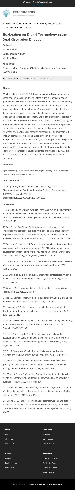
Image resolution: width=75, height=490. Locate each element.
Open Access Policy (51, 458)
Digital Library (48, 443)
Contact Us (9, 443)
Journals (46, 434)
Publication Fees (49, 463)
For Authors (9, 458)
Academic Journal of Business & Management (24, 24)
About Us (9, 439)
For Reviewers (11, 463)
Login (33, 5)
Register (40, 5)
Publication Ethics (50, 468)
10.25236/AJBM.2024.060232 (17, 27)
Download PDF (10, 78)
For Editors (9, 468)
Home (7, 434)
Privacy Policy (48, 472)
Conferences (48, 439)
